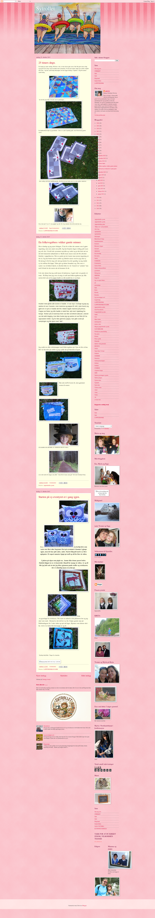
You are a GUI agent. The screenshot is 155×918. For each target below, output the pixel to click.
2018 (98, 145)
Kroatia (96, 292)
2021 (98, 137)
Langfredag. (98, 300)
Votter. (96, 395)
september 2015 (102, 172)
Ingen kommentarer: (54, 228)
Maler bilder (98, 319)
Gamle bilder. (98, 81)
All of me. (97, 229)
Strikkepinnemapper (100, 361)
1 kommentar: (53, 483)
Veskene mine (98, 387)
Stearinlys (97, 358)
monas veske (98, 324)
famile (96, 258)
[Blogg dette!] (65, 228)
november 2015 (102, 158)
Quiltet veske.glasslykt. (100, 343)
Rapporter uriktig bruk (102, 405)
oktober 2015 (101, 161)
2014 (98, 197)
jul (95, 283)
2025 (98, 126)
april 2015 (100, 186)
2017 (98, 148)
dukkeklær (97, 251)
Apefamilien (98, 231)
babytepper (97, 236)
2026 (98, 123)
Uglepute (97, 382)
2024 (98, 128)
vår (95, 397)
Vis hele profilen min (100, 115)
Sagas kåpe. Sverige (99, 351)
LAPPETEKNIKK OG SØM (51, 231)
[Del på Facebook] (68, 228)
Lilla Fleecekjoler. (99, 309)
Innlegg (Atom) (47, 679)
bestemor (97, 244)
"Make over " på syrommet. (101, 227)
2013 (98, 200)
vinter (96, 390)
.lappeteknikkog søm (100, 224)
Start (96, 76)
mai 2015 (100, 183)
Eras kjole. (97, 256)
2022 (98, 134)
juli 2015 (100, 177)
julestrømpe (97, 285)
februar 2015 (101, 191)
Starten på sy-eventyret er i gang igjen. (59, 497)
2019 (98, 142)
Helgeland (97, 78)
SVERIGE (97, 368)
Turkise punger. (98, 378)
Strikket (97, 363)
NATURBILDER (99, 329)
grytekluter (97, 270)
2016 (98, 150)
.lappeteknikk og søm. (49, 485)
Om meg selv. (98, 68)
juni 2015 (100, 180)
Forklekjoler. (98, 263)
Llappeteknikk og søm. (100, 312)
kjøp (96, 287)
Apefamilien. (98, 234)
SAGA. (96, 348)
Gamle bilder (98, 265)
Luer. (96, 317)
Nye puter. (97, 334)
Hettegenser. (98, 273)
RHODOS (97, 346)
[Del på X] (66, 228)
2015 (98, 153)
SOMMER (97, 356)
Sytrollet (45, 8)
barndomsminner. (99, 241)
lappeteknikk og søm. (100, 307)
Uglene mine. (98, 380)
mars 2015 (101, 188)
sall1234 (107, 91)
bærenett (97, 248)
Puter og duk (98, 339)
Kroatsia (97, 295)
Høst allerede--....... (42, 685)
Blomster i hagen (99, 246)
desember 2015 (102, 155)
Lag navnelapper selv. (49, 735)
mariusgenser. (98, 322)
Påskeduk (97, 341)
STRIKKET (97, 71)
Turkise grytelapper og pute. (101, 375)
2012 (98, 203)
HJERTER (97, 275)
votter (96, 392)
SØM (96, 373)
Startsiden (63, 675)
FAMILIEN (97, 261)
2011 (98, 206)
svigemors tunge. (99, 370)
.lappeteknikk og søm (100, 219)
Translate (106, 428)
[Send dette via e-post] (63, 228)
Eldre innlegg (86, 675)
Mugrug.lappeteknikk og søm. (102, 326)
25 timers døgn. (47, 62)
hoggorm (97, 278)
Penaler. (96, 336)
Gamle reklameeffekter (100, 268)
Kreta (96, 290)
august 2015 (101, 175)
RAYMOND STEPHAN (101, 829)
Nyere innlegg (41, 675)
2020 (98, 139)
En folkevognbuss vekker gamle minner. (60, 242)
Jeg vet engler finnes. (100, 280)
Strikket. (97, 365)
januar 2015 (101, 194)
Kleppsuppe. (47, 744)
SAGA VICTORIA (99, 826)
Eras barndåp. (98, 253)
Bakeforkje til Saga (99, 239)
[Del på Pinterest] (70, 228)
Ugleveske (97, 385)
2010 (98, 208)
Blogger (84, 905)
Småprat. (97, 353)
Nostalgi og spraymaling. (101, 331)
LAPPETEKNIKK (99, 83)
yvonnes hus (98, 399)
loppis (96, 314)
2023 (98, 131)
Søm (96, 73)
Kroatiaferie (47, 726)
